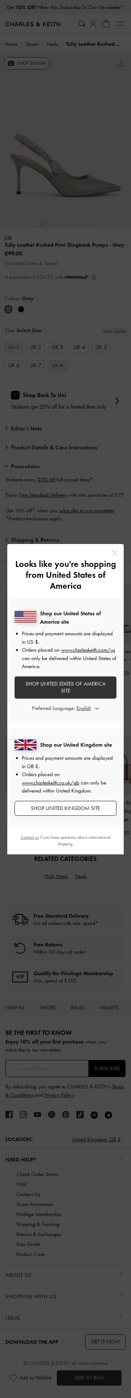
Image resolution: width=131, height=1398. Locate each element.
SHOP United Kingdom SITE (65, 808)
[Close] (115, 553)
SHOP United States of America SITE (65, 687)
